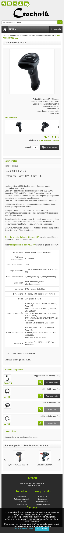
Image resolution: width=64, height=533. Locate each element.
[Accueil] (4, 3)
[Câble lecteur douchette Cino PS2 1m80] (7, 405)
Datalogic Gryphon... (45, 465)
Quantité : (28, 147)
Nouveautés (56, 29)
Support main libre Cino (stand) (47, 375)
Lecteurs (15, 36)
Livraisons (21, 496)
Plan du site (21, 502)
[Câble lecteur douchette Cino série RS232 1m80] (7, 418)
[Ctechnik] (32, 13)
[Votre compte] (21, 3)
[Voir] (40, 382)
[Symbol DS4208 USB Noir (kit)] (19, 457)
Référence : (34, 140)
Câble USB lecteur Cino (51, 389)
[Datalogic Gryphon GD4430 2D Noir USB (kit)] (45, 457)
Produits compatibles (14, 369)
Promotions (42, 496)
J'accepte (42, 529)
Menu (11, 29)
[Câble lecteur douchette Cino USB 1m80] (7, 391)
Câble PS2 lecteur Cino (51, 402)
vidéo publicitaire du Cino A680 (22, 245)
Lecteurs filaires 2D (45, 36)
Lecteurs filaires (28, 36)
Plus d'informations (25, 528)
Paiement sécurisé (21, 499)
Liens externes (22, 504)
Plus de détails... (11, 117)
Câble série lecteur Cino (50, 416)
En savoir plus (11, 161)
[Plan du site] (15, 3)
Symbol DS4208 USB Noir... (19, 465)
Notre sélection (42, 502)
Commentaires (11, 431)
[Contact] (9, 3)
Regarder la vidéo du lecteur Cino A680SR (22, 237)
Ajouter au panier (52, 382)
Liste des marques (42, 504)
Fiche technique (11, 165)
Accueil (6, 36)
